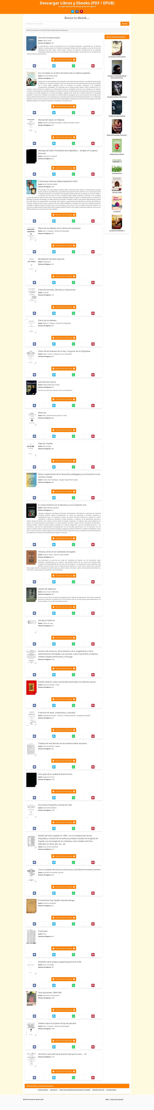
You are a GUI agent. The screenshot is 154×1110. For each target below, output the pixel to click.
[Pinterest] (81, 11)
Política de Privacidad (116, 1099)
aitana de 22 (53, 1090)
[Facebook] (77, 11)
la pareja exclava (111, 1090)
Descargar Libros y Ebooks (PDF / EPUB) (77, 3)
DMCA (107, 1099)
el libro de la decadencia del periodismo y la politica (74, 1090)
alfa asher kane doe (98, 1090)
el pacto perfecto (43, 1090)
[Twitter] (72, 11)
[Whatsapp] (73, 65)
